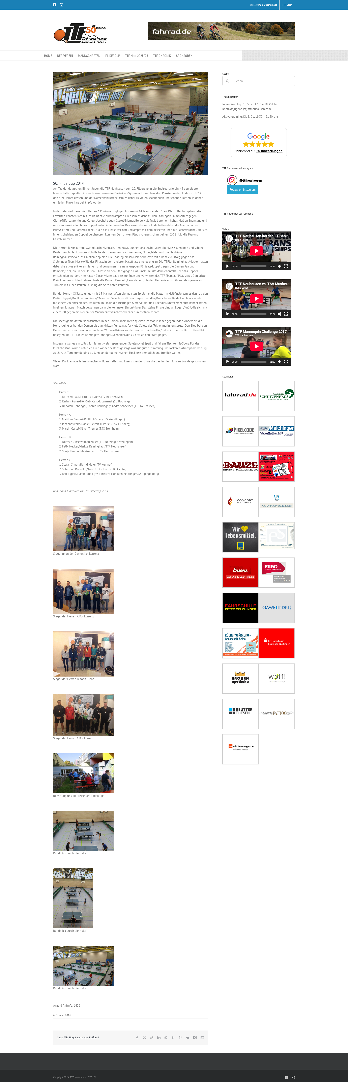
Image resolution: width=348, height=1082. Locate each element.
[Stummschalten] (280, 266)
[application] (256, 250)
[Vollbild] (286, 266)
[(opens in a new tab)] (240, 383)
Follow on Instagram (243, 189)
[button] (259, 142)
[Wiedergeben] (228, 266)
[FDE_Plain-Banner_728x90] (221, 31)
